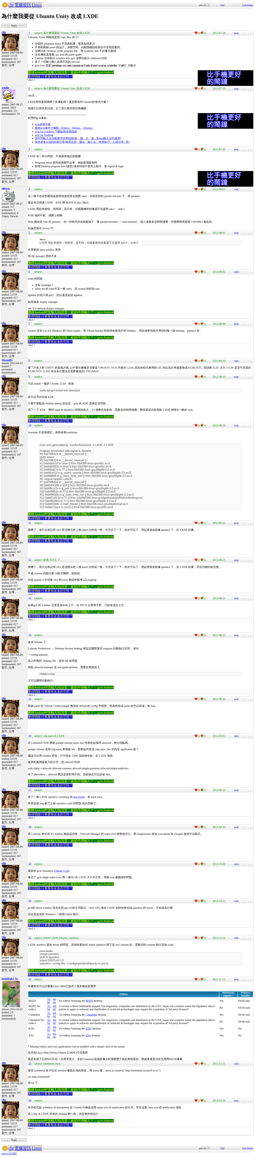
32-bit (49, 1001)
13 (29, 597)
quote (236, 33)
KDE (88, 1028)
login (244, 5)
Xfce (88, 1035)
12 (29, 559)
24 (29, 1100)
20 (29, 900)
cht (11, 5)
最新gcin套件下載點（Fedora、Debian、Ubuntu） (64, 127)
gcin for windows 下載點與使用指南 (56, 131)
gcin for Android (44, 135)
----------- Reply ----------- (14, 25)
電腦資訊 (22, 5)
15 (29, 698)
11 (29, 522)
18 (29, 826)
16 (29, 735)
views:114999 (9, 1153)
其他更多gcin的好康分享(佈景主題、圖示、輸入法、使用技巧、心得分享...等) (82, 142)
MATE (89, 1000)
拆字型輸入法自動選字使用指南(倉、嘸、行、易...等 (67, 138)
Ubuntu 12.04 (61, 870)
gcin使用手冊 (43, 124)
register (250, 5)
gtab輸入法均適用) (110, 138)
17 (29, 789)
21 (29, 937)
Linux (37, 5)
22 (29, 978)
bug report (79, 796)
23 (29, 1063)
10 (29, 425)
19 (29, 863)
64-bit (55, 1001)
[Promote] (196, 32)
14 (29, 634)
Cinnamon (91, 1014)
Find (222, 5)
